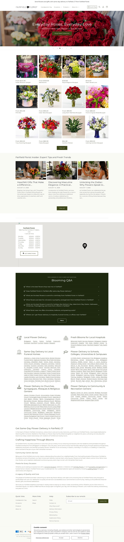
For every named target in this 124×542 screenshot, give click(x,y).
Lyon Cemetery (40, 377)
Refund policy (53, 515)
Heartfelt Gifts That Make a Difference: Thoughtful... (30, 183)
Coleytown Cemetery (47, 364)
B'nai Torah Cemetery (53, 360)
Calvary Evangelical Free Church (34, 416)
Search (34, 500)
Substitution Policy (55, 518)
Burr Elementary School (99, 381)
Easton (41, 341)
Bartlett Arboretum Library (98, 365)
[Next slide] (66, 48)
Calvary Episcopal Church (52, 414)
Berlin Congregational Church (50, 399)
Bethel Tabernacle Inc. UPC (51, 405)
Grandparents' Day (21, 500)
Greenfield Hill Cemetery (32, 371)
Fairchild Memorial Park (52, 367)
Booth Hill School (82, 373)
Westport (52, 343)
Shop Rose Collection (62, 33)
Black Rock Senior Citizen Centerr (88, 394)
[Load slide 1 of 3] (57, 48)
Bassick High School (77, 367)
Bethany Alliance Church (46, 401)
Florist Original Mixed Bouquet (95, 112)
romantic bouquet (50, 467)
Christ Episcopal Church (47, 418)
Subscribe (103, 501)
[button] (57, 7)
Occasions (19, 503)
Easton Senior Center (94, 398)
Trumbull (40, 343)
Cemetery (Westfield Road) (33, 362)
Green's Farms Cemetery (50, 369)
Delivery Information (55, 509)
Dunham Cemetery (37, 365)
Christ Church (33, 418)
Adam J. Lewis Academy (98, 362)
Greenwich (56, 341)
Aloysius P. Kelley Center (79, 364)
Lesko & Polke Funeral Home (33, 375)
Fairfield (48, 341)
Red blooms (43, 82)
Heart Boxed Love (91, 82)
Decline (80, 538)
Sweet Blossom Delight (23, 82)
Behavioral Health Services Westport (82, 341)
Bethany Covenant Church (39, 403)
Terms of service (54, 521)
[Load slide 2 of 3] (60, 48)
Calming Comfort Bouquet (94, 143)
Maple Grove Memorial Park (33, 379)
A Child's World (76, 358)
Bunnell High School (83, 381)
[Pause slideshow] (71, 48)
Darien (35, 341)
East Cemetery (49, 365)
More (62, 320)
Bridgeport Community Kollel (34, 410)
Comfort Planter (67, 143)
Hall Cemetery (28, 373)
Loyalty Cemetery (29, 377)
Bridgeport (27, 341)
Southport (27, 343)
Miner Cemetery (48, 379)
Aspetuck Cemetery (40, 360)
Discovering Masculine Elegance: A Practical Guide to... (60, 183)
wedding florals (92, 469)
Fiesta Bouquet (44, 143)
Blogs (34, 503)
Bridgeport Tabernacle (45, 412)
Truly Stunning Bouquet (23, 143)
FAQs (51, 500)
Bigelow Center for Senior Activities (82, 392)
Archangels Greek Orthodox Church (40, 397)
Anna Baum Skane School (95, 364)
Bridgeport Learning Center (85, 375)
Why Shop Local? (54, 506)
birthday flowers (78, 467)
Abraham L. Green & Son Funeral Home (36, 358)
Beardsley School (90, 367)
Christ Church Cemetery (32, 364)
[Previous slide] (53, 48)
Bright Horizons (81, 379)
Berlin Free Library (81, 369)
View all (62, 148)
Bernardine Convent (30, 401)
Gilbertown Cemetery (31, 369)
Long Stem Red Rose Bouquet (72, 112)
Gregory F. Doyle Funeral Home (50, 371)
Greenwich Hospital (77, 343)
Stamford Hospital (93, 345)
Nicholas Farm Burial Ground (44, 381)
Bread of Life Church (53, 408)
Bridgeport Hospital (100, 341)
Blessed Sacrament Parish (38, 408)
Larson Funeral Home (53, 373)
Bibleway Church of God (31, 406)
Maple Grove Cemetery (53, 377)
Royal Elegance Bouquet (70, 82)
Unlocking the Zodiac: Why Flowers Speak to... (92, 183)
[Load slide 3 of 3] (62, 48)
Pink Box (18, 112)
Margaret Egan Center (92, 400)
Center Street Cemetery (52, 362)
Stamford (34, 343)
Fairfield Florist (23, 534)
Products (18, 506)
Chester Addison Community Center (88, 396)
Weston (46, 343)
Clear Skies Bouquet (45, 112)
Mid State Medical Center (94, 343)
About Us (18, 509)
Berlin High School (94, 369)
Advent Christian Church (32, 395)
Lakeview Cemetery (40, 373)
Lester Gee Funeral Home (52, 375)
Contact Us (52, 503)
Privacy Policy (85, 533)
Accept (61, 538)
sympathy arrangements (97, 467)
